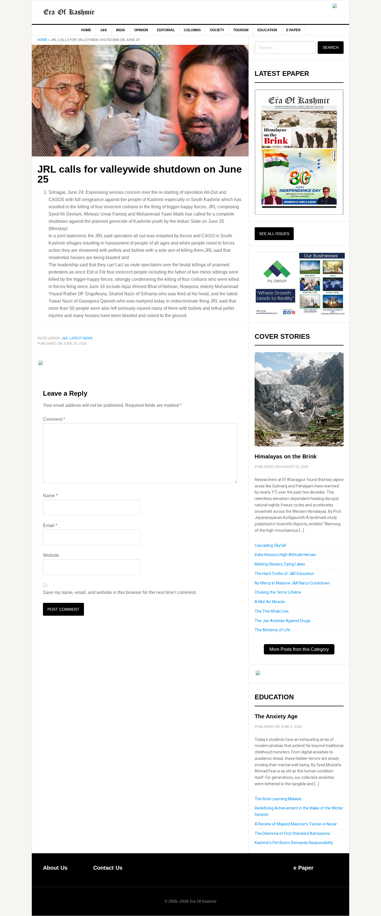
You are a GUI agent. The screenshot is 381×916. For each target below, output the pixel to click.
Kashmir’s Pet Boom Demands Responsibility (294, 842)
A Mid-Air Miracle (270, 602)
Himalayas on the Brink (286, 456)
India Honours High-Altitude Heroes (285, 554)
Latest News (81, 338)
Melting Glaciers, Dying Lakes (280, 564)
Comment (54, 419)
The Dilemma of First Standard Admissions (292, 833)
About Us (55, 868)
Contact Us (107, 868)
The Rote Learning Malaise (278, 799)
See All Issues (274, 233)
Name (50, 495)
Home (42, 40)
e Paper (303, 868)
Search (331, 47)
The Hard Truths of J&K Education (284, 573)
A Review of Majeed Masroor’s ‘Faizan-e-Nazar (296, 824)
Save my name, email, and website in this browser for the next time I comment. (120, 592)
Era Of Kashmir (79, 12)
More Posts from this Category (299, 649)
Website (51, 555)
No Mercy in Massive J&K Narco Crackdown (292, 583)
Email (50, 525)
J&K (65, 338)
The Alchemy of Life (272, 630)
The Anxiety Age (276, 716)
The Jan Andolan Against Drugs (282, 620)
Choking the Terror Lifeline (278, 592)
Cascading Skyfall (270, 545)
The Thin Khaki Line (272, 611)
